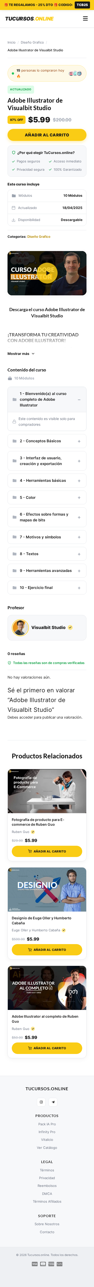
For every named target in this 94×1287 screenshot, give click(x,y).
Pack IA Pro (47, 1124)
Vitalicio (47, 1140)
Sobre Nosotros (47, 1224)
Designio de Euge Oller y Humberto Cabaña (41, 920)
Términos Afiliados (47, 1201)
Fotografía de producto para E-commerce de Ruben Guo (38, 822)
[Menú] (85, 19)
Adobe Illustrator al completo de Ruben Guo (45, 1018)
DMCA (47, 1194)
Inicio (12, 42)
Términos (47, 1170)
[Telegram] (53, 1102)
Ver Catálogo (47, 1148)
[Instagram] (41, 1102)
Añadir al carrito (47, 134)
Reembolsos (47, 1186)
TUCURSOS (29, 19)
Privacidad (47, 1178)
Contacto (47, 1232)
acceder (26, 717)
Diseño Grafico (32, 42)
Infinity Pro (47, 1132)
